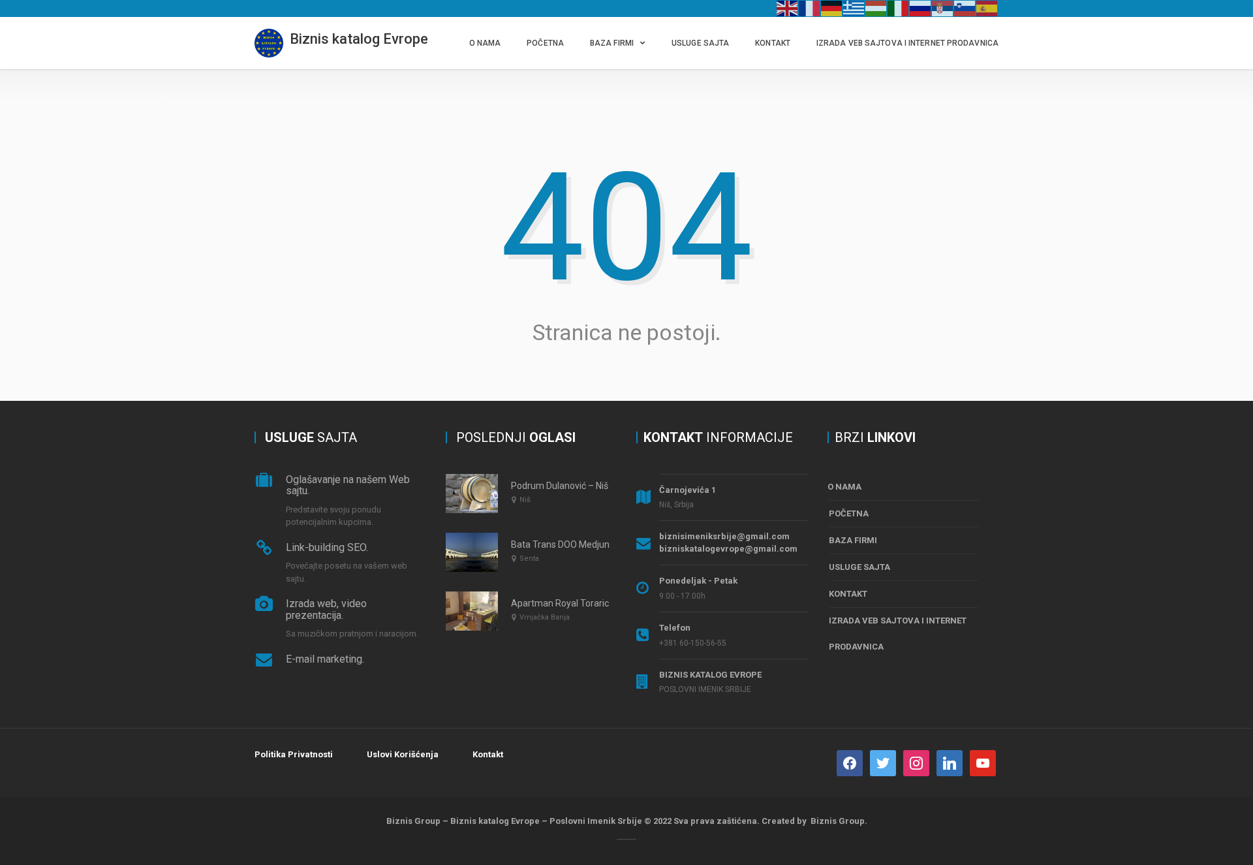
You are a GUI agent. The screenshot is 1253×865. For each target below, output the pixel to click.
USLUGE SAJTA (700, 43)
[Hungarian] (876, 7)
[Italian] (899, 7)
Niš (525, 499)
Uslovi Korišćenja (403, 754)
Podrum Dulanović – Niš (559, 485)
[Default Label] (949, 762)
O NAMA (485, 43)
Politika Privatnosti (294, 754)
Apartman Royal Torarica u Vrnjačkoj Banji (597, 603)
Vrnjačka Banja (544, 617)
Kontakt (487, 754)
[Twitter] (883, 762)
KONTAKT (772, 43)
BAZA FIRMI (612, 43)
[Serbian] (943, 7)
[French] (810, 7)
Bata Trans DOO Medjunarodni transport (593, 544)
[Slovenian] (965, 7)
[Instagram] (916, 762)
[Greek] (854, 7)
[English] (788, 7)
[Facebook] (850, 762)
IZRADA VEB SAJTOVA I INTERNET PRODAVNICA (907, 43)
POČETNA (545, 43)
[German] (832, 7)
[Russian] (921, 7)
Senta (529, 558)
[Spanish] (987, 7)
